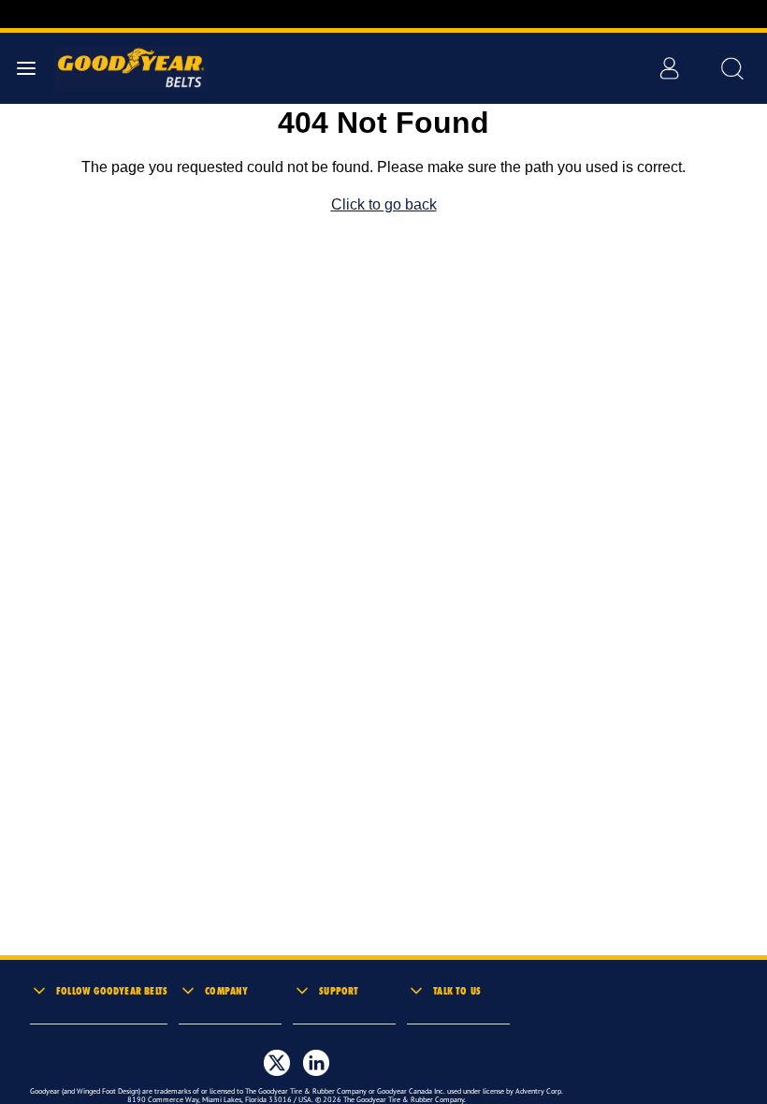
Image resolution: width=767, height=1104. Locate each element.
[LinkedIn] (316, 1063)
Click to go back (384, 204)
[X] (277, 1063)
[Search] (731, 68)
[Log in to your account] (668, 68)
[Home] (122, 68)
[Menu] (26, 68)
